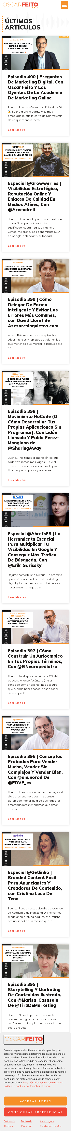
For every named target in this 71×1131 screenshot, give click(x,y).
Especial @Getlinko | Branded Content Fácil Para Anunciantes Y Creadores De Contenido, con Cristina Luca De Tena (35, 885)
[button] (64, 5)
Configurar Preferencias (35, 1112)
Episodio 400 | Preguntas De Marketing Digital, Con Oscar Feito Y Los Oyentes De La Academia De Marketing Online (35, 87)
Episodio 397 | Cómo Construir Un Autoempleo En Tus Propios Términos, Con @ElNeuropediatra (35, 658)
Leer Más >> (17, 130)
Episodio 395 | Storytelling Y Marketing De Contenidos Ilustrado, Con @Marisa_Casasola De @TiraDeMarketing (34, 995)
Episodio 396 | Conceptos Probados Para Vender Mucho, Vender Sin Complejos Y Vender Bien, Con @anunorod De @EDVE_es (35, 769)
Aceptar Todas (35, 1101)
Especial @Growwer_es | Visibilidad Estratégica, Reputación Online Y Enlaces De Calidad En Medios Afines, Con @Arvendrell (34, 196)
